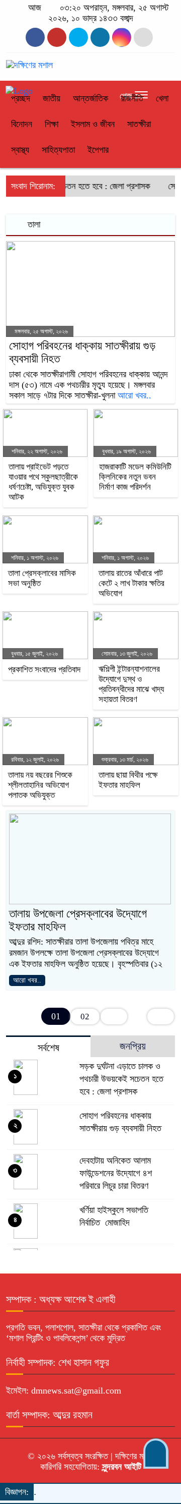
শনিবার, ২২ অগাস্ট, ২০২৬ (36, 451)
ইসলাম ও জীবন (93, 124)
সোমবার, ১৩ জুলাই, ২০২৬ (126, 653)
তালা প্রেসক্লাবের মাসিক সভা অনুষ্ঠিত (42, 578)
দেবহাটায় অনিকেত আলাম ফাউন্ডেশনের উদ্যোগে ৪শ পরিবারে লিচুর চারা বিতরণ (115, 1173)
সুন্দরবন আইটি (120, 1467)
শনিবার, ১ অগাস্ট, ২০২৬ (34, 557)
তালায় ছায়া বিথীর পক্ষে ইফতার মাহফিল (128, 780)
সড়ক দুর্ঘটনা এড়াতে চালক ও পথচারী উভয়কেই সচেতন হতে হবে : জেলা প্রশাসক (121, 1078)
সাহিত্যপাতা (58, 150)
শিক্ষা (51, 124)
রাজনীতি (132, 98)
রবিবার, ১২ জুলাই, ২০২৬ (34, 759)
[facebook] (35, 37)
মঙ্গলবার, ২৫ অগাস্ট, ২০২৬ (40, 331)
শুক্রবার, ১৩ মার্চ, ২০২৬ (124, 759)
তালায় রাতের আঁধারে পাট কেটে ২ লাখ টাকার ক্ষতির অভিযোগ (131, 583)
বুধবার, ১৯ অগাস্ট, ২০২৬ (126, 451)
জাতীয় (51, 98)
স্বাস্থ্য (20, 150)
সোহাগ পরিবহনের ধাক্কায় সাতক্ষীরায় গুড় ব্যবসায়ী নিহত (82, 352)
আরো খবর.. (134, 395)
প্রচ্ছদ (20, 98)
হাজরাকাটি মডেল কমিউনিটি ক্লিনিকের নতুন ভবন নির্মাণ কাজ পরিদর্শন (135, 477)
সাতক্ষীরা (139, 124)
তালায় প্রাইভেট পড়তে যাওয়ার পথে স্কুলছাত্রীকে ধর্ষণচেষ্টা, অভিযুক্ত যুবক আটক (43, 482)
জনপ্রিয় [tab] (133, 1046)
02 (84, 1016)
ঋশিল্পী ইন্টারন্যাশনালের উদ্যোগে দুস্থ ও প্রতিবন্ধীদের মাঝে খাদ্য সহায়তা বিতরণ (131, 684)
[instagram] (78, 37)
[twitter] (56, 37)
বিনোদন (21, 124)
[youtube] (121, 37)
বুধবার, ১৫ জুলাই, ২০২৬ (34, 653)
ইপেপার (98, 150)
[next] (114, 1016)
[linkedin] (100, 37)
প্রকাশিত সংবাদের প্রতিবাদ (44, 669)
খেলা (162, 98)
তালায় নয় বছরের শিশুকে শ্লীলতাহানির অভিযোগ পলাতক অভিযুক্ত (40, 785)
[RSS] (143, 37)
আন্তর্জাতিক (90, 98)
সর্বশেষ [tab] (48, 1047)
